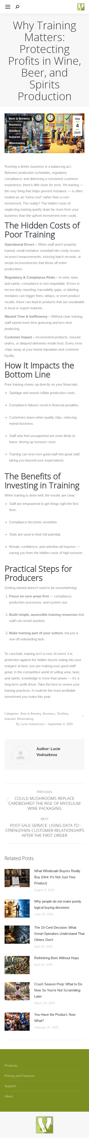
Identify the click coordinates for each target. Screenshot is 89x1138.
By (30, 724)
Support (10, 1086)
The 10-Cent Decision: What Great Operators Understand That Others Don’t (59, 934)
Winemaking (17, 143)
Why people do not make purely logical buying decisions (57, 904)
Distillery (15, 130)
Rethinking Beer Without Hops (56, 958)
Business (15, 124)
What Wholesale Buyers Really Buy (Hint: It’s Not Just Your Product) (57, 877)
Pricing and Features (20, 1076)
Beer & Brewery (19, 118)
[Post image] (17, 878)
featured (14, 137)
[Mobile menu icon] (8, 7)
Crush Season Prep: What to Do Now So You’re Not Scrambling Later (58, 990)
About (9, 1096)
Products (11, 1065)
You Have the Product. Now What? (55, 1018)
